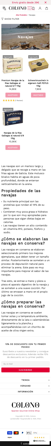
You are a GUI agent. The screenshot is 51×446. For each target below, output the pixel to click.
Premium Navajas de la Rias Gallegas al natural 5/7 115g (12, 83)
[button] (13, 100)
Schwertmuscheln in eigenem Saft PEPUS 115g (38, 83)
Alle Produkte (21, 15)
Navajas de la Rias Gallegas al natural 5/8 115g (13, 136)
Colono (11, 8)
